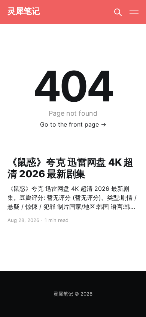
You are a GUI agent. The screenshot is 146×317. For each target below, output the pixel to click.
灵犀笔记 (23, 11)
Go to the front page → (73, 124)
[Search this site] (117, 12)
